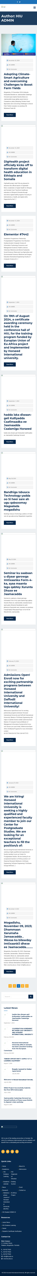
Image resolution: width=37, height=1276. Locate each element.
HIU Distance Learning (6, 1174)
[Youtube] (12, 1151)
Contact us (22, 1190)
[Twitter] (7, 1151)
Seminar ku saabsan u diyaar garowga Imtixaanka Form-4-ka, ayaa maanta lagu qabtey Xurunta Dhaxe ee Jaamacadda (18, 583)
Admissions (22, 1169)
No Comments (13, 69)
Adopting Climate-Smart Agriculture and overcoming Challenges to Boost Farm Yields (18, 81)
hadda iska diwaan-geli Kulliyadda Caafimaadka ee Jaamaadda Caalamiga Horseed (18, 421)
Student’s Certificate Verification (12, 1231)
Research (5, 1190)
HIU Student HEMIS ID (9, 1212)
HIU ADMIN (12, 65)
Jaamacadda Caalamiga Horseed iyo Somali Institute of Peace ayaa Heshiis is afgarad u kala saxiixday (18, 1100)
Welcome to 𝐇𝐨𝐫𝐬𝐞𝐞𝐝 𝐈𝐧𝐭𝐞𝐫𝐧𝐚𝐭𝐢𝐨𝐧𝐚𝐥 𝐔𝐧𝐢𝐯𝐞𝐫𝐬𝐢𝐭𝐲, (18, 1079)
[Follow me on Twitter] (19, 2)
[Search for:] (18, 997)
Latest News (6, 1222)
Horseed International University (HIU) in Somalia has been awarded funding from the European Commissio (18, 1046)
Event (21, 1187)
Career (4, 1228)
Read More (9, 115)
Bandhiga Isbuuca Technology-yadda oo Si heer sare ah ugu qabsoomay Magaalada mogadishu (17, 500)
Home (4, 1166)
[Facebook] (3, 1151)
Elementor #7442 (16, 234)
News (4, 1187)
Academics (5, 1169)
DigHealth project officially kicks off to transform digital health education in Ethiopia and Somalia (18, 170)
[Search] (30, 997)
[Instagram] (17, 1151)
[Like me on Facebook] (17, 2)
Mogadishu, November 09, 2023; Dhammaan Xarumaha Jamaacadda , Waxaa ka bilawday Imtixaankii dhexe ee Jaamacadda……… (18, 935)
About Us (22, 1166)
